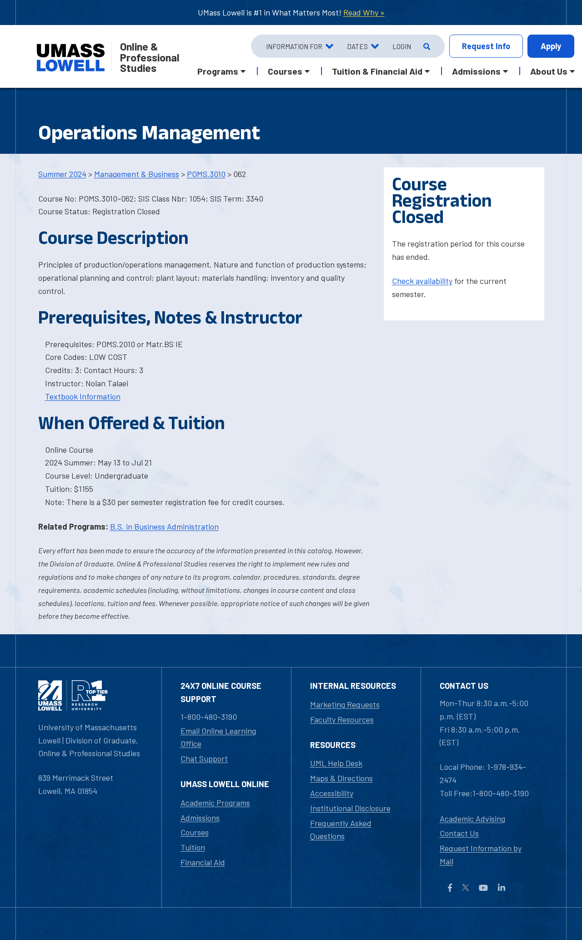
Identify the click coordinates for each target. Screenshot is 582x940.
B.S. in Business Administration (164, 526)
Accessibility (331, 793)
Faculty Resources (342, 719)
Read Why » (364, 12)
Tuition (193, 847)
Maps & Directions (341, 778)
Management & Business (136, 174)
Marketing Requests (345, 704)
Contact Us (459, 833)
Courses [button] (285, 71)
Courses (195, 832)
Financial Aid (203, 862)
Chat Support (204, 758)
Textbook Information (82, 396)
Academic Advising (472, 819)
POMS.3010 (206, 174)
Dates (357, 46)
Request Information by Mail (481, 854)
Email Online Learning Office (218, 737)
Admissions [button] (476, 71)
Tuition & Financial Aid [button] (377, 71)
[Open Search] (425, 46)
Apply (551, 46)
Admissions (200, 818)
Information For (294, 46)
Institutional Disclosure (350, 808)
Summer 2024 (62, 174)
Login (401, 46)
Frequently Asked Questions (340, 829)
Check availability (422, 281)
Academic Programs (215, 803)
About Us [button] (548, 71)
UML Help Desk (336, 763)
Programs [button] (217, 71)
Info (486, 46)
